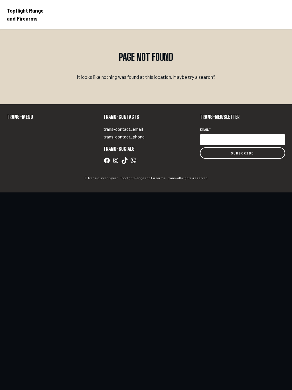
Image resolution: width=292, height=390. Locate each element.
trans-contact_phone (124, 136)
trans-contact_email (123, 129)
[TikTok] (124, 160)
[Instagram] (115, 160)
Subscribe (242, 153)
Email (205, 129)
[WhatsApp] (133, 160)
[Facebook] (107, 160)
